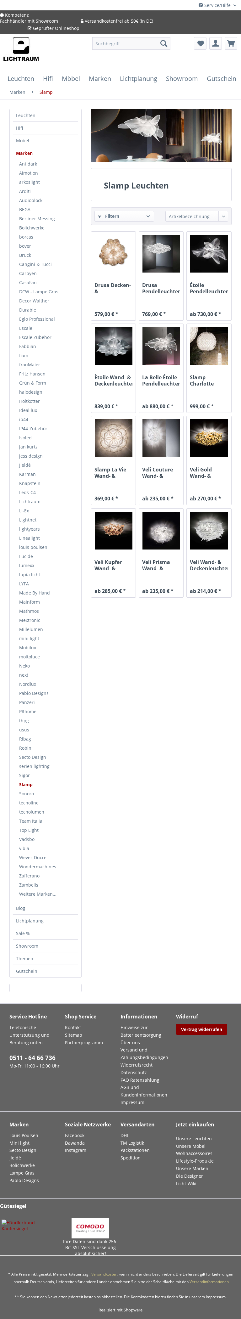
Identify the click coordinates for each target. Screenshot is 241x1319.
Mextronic (29, 620)
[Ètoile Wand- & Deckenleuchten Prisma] (113, 346)
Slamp (26, 784)
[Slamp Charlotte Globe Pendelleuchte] (209, 346)
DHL (124, 1135)
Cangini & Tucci (35, 264)
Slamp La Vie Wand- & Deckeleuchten (113, 472)
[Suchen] (163, 43)
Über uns (130, 1043)
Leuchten (25, 115)
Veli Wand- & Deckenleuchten (209, 565)
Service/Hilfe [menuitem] (217, 5)
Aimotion (28, 173)
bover (25, 246)
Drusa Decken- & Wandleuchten (112, 288)
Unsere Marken (192, 1168)
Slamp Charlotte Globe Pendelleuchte (208, 380)
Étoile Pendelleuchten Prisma (209, 288)
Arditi (25, 191)
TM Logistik (132, 1143)
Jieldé (25, 465)
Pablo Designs (34, 693)
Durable (27, 310)
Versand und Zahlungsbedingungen (144, 1053)
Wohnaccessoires (194, 1153)
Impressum (132, 1102)
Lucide (26, 556)
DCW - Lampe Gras (38, 292)
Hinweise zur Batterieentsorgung (140, 1031)
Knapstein (29, 483)
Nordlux (27, 684)
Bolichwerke (32, 228)
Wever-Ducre (32, 857)
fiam (23, 355)
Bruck (25, 255)
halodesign (30, 392)
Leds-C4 (27, 492)
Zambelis (28, 885)
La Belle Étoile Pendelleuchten (161, 380)
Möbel (22, 141)
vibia (24, 848)
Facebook (74, 1135)
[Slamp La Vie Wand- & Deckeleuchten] (113, 438)
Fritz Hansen (32, 374)
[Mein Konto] (215, 43)
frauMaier (29, 365)
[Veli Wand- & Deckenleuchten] (209, 531)
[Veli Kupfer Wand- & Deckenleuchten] (113, 531)
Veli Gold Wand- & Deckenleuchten (209, 472)
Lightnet (27, 520)
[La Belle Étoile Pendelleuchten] (161, 346)
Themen (24, 958)
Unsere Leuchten (194, 1138)
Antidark (28, 164)
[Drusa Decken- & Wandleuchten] (113, 254)
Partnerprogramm (84, 1043)
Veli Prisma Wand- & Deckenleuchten (161, 565)
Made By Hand (34, 593)
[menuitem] (131, 46)
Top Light (29, 830)
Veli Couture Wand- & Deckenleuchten (161, 472)
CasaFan (28, 282)
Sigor (24, 775)
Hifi (19, 128)
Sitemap (73, 1035)
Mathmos (29, 611)
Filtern (111, 216)
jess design (31, 456)
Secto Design (32, 757)
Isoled (25, 438)
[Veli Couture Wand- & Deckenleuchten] (161, 438)
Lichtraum (29, 501)
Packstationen (135, 1150)
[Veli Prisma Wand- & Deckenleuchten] (161, 531)
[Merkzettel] (200, 43)
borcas (26, 237)
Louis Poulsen (23, 1135)
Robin (25, 748)
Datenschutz (133, 1072)
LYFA (24, 584)
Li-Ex (24, 511)
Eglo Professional (37, 319)
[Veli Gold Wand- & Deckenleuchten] (209, 438)
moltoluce (29, 657)
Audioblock (30, 200)
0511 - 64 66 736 (32, 1058)
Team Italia (30, 821)
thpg (24, 721)
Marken (24, 153)
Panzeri (27, 702)
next (23, 675)
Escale (25, 328)
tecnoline (29, 803)
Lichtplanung (30, 921)
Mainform (29, 602)
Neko (24, 666)
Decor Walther (34, 301)
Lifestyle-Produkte (195, 1161)
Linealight (29, 538)
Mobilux (27, 648)
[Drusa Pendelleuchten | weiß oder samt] (161, 254)
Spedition (130, 1158)
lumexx (26, 565)
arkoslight (29, 182)
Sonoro (26, 794)
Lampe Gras (22, 1173)
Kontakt (73, 1027)
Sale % (23, 933)
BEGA (24, 209)
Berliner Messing (37, 219)
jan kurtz (28, 447)
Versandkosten (104, 1274)
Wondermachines (37, 867)
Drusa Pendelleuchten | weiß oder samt (161, 288)
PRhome (27, 711)
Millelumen (31, 629)
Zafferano (29, 876)
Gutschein (26, 971)
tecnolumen (31, 812)
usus (24, 730)
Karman (27, 474)
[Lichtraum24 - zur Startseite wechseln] (21, 53)
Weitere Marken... (37, 894)
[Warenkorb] (231, 43)
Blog (20, 908)
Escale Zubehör (35, 337)
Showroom (27, 946)
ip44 (23, 419)
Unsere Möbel (191, 1146)
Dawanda (75, 1143)
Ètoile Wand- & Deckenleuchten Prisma (113, 380)
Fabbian (27, 346)
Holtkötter (29, 401)
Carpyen (28, 273)
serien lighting (34, 766)
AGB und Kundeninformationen (143, 1091)
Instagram (75, 1150)
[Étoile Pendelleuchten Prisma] (209, 254)
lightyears (29, 529)
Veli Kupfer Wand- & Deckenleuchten (113, 565)
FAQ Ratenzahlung (139, 1080)
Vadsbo (27, 839)
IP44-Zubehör (33, 428)
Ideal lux (28, 410)
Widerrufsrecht (136, 1065)
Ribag (25, 739)
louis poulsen (33, 547)
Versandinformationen (209, 1281)
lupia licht (29, 575)
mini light (29, 638)
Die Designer (189, 1176)
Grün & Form (32, 383)
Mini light (19, 1143)
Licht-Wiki (186, 1184)
